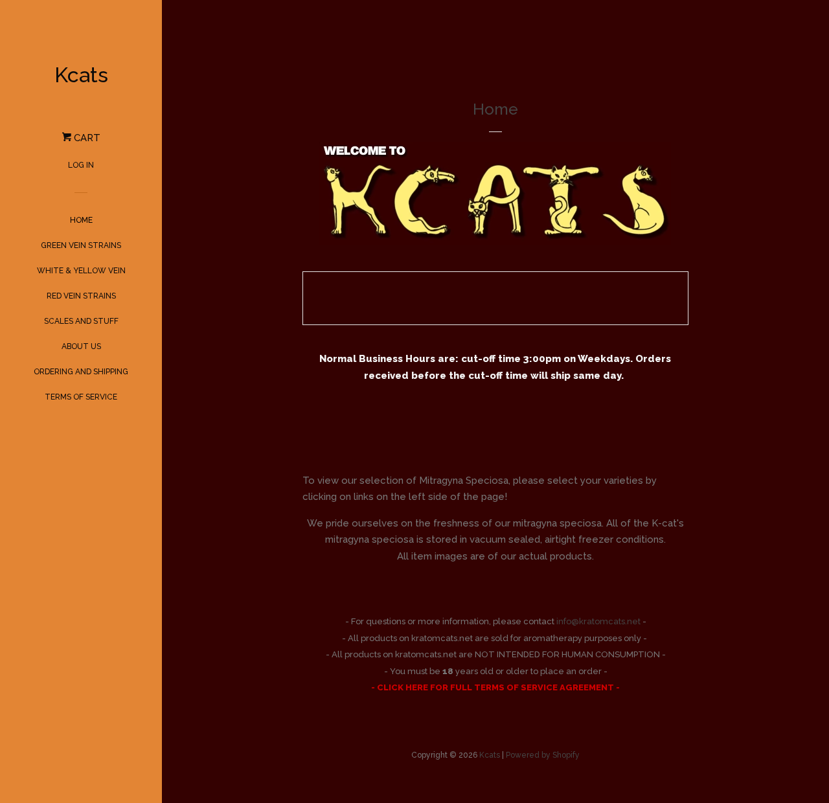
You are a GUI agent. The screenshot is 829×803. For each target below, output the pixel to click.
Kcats (81, 75)
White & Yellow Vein (81, 270)
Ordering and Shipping (81, 371)
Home (81, 220)
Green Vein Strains (81, 245)
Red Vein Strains (81, 295)
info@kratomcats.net (598, 621)
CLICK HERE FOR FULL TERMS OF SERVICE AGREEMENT (492, 687)
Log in (81, 165)
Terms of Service (81, 397)
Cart (85, 138)
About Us (81, 346)
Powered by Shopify (543, 755)
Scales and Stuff (81, 321)
